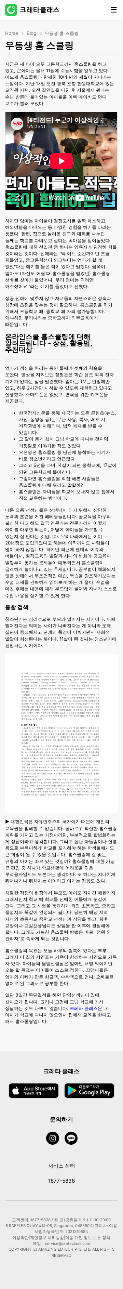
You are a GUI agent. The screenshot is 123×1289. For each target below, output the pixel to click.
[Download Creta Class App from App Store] (33, 1091)
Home (11, 33)
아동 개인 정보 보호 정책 (87, 1237)
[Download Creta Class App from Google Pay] (89, 1091)
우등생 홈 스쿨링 (62, 33)
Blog (31, 33)
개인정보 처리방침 (47, 1237)
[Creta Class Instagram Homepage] (55, 1139)
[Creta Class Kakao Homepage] (74, 1139)
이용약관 (20, 1237)
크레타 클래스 (84, 1008)
